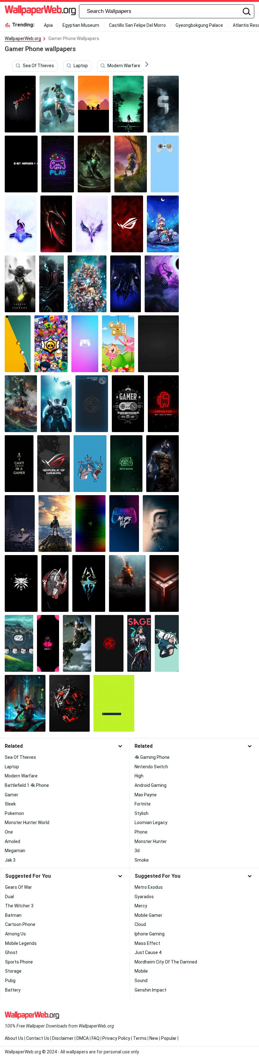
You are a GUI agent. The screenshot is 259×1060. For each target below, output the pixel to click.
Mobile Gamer (148, 915)
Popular (169, 1038)
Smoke (142, 860)
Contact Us (37, 1038)
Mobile (141, 971)
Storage (13, 971)
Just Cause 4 (148, 952)
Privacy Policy (116, 1038)
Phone (141, 832)
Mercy (141, 905)
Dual (9, 896)
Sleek (10, 803)
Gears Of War (18, 887)
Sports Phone (19, 961)
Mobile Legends (21, 943)
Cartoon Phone (20, 924)
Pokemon (14, 813)
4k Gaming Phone (152, 757)
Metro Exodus (149, 887)
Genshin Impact (150, 990)
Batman (13, 915)
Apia (48, 25)
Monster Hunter (151, 841)
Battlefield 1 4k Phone (27, 785)
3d (137, 850)
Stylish (141, 813)
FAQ (95, 1038)
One (9, 832)
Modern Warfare (123, 65)
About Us (14, 1038)
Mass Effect (147, 943)
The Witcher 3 (19, 905)
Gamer (11, 794)
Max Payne (146, 794)
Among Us (15, 933)
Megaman (15, 850)
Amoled (12, 841)
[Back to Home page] (40, 11)
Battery (13, 990)
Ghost (11, 952)
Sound (141, 980)
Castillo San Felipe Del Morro (137, 25)
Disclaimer (63, 1038)
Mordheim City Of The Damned (166, 961)
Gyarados (144, 896)
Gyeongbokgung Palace (199, 25)
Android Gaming (150, 785)
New (153, 1038)
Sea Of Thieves (38, 65)
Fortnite (143, 803)
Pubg (10, 980)
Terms (140, 1038)
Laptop (81, 65)
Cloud (140, 924)
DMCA (82, 1038)
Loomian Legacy (151, 822)
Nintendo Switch (151, 766)
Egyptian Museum (81, 25)
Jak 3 (10, 860)
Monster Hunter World (27, 822)
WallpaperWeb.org (23, 38)
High (139, 775)
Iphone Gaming (150, 933)
